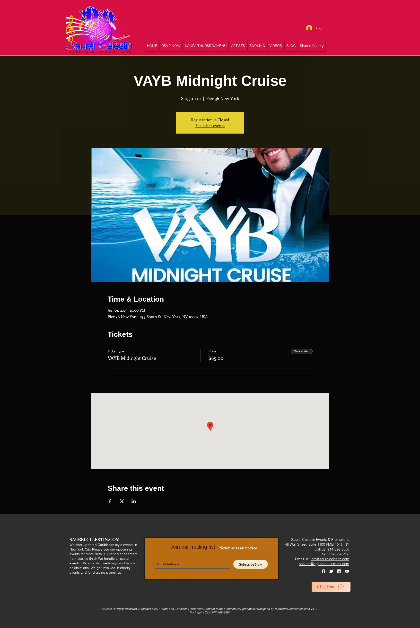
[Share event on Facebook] (110, 501)
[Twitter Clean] (331, 571)
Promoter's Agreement (240, 609)
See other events (210, 125)
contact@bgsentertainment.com (324, 563)
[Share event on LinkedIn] (133, 501)
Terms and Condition (173, 609)
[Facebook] (323, 571)
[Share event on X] (122, 501)
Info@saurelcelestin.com (330, 559)
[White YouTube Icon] (346, 571)
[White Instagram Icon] (339, 571)
